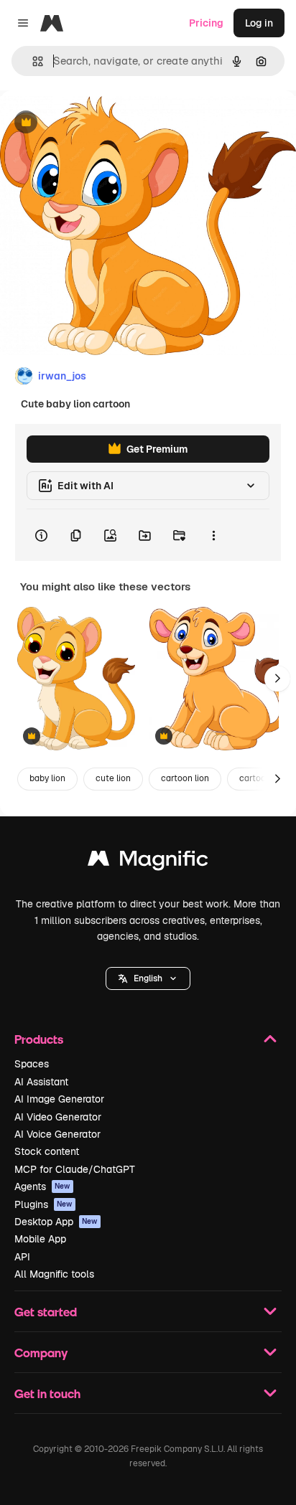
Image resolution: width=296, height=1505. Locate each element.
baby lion (47, 778)
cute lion (113, 778)
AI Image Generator (59, 1099)
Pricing (206, 22)
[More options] (213, 535)
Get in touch (47, 1393)
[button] (148, 978)
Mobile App (40, 1238)
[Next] (277, 678)
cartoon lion (185, 778)
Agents (42, 1186)
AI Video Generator (57, 1116)
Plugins (43, 1204)
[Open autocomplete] (32, 61)
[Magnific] (148, 862)
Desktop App (56, 1221)
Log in (259, 22)
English (148, 978)
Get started (45, 1311)
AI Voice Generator (57, 1134)
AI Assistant (41, 1081)
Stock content (46, 1151)
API (22, 1256)
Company (41, 1352)
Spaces (31, 1063)
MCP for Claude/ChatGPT (74, 1169)
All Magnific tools (54, 1274)
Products (38, 1039)
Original (92, 123)
